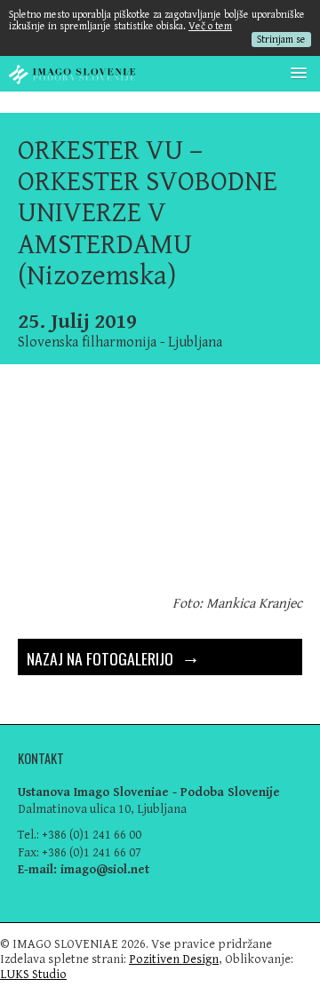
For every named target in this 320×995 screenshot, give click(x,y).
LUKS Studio (33, 974)
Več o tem (210, 26)
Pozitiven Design (174, 959)
